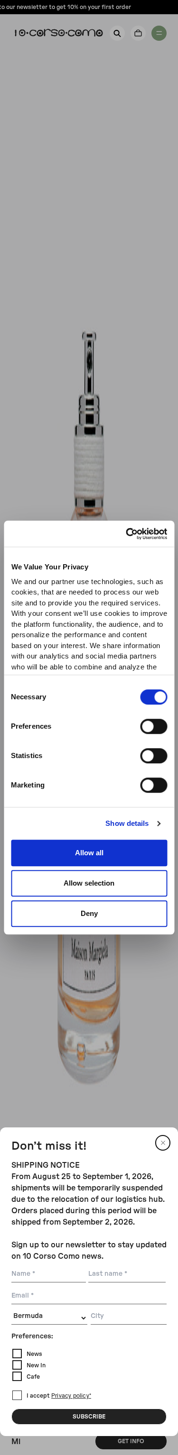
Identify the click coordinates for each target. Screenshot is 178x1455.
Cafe (33, 1377)
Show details (127, 823)
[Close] (162, 1143)
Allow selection (89, 883)
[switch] (153, 726)
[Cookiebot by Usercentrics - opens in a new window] (126, 534)
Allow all (89, 853)
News (34, 1354)
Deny (89, 913)
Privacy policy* (71, 1396)
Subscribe (89, 1416)
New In (36, 1365)
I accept (59, 1396)
